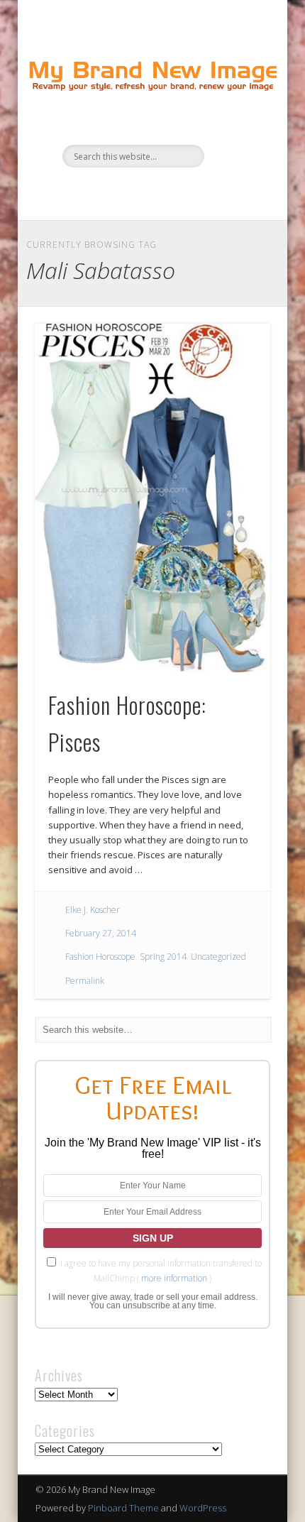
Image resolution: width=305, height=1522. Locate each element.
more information (174, 1278)
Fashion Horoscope (100, 957)
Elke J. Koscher (92, 910)
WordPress (202, 1507)
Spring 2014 (163, 957)
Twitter (136, 191)
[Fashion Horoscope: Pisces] (152, 498)
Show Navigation (235, 127)
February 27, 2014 (100, 933)
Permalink (84, 981)
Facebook (107, 191)
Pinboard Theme (123, 1507)
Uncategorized (218, 957)
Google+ (194, 191)
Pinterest (165, 191)
